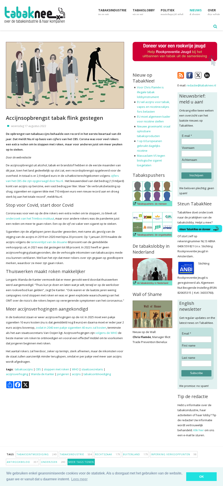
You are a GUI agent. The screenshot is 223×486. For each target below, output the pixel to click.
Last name (188, 357)
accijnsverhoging (17, 374)
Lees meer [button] (79, 479)
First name (188, 345)
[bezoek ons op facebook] (213, 74)
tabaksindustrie (76, 454)
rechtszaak (107, 454)
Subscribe (196, 373)
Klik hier (198, 430)
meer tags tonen (81, 462)
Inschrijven (196, 175)
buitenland (135, 454)
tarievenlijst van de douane (49, 242)
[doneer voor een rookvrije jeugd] (175, 65)
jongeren (63, 374)
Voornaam (188, 147)
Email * (186, 333)
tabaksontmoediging (97, 374)
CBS (38, 369)
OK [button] (201, 476)
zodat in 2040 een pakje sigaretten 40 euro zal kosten (71, 328)
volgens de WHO (106, 333)
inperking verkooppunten (174, 454)
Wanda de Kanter (42, 374)
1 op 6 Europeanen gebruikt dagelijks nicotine (149, 146)
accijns (76, 374)
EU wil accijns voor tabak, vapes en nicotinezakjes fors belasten (153, 106)
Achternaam (189, 159)
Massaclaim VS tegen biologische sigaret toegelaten (151, 160)
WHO (75, 369)
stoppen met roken (56, 369)
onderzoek (53, 462)
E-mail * (187, 135)
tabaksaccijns (24, 369)
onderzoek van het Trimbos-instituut (30, 218)
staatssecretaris (92, 369)
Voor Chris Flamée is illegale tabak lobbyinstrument (150, 92)
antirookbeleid (22, 462)
